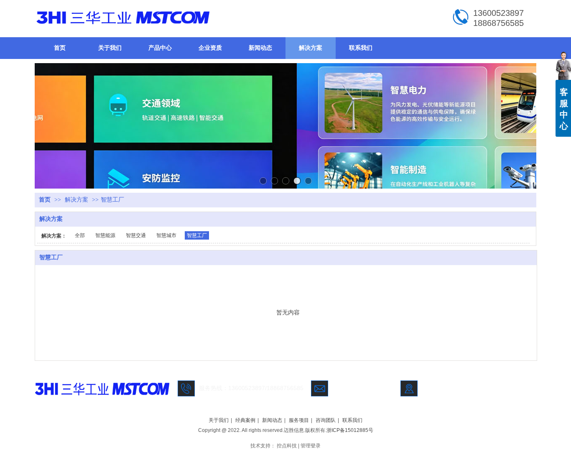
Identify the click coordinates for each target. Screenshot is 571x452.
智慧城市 (166, 235)
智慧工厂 (112, 200)
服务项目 (299, 420)
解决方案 (76, 200)
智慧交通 (136, 235)
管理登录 (311, 446)
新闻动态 (272, 420)
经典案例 (245, 420)
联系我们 (352, 420)
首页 (45, 200)
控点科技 (287, 446)
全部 (80, 235)
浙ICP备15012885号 (349, 430)
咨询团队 (326, 420)
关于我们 (219, 420)
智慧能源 (105, 235)
